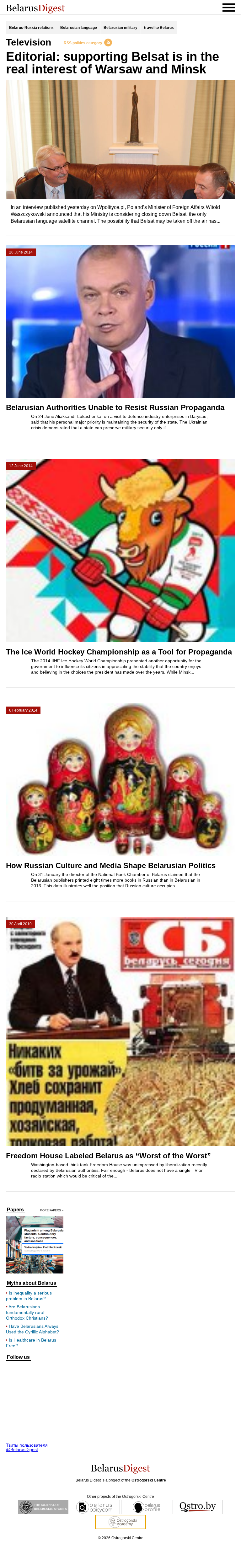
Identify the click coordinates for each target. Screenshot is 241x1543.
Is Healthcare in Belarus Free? (31, 1342)
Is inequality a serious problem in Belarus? (29, 1295)
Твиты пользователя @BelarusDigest (27, 1447)
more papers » (51, 1210)
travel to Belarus (159, 27)
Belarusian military (120, 27)
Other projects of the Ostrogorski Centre (120, 1496)
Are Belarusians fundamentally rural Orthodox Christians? (27, 1312)
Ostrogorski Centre (148, 1480)
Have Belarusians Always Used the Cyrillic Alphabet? (32, 1329)
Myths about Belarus (31, 1283)
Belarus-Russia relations (31, 27)
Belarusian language (78, 27)
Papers (15, 1209)
